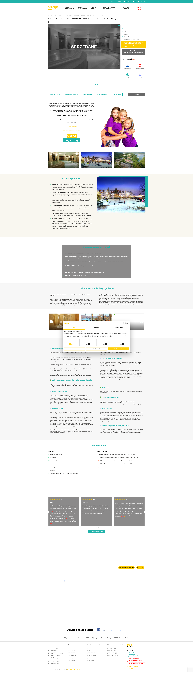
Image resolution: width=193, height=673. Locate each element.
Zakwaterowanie (87, 94)
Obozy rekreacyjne (72, 655)
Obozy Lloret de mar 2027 (113, 655)
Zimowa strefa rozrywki (71, 94)
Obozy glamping (91, 653)
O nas (72, 638)
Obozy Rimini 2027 (111, 650)
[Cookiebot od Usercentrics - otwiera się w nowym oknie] (122, 323)
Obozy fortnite (90, 660)
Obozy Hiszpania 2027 (112, 653)
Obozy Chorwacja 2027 (112, 652)
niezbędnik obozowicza (111, 401)
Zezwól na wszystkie (118, 348)
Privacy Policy (69, 669)
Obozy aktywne (71, 662)
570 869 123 (126, 1)
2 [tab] (96, 527)
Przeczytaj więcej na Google (96, 531)
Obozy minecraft (91, 662)
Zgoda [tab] (74, 327)
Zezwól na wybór (96, 348)
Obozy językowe (91, 652)
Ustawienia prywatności (132, 666)
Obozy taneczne (71, 652)
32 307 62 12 (140, 567)
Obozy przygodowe (91, 658)
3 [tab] (98, 527)
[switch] (88, 344)
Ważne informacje (102, 94)
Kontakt (119, 1)
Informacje (80, 638)
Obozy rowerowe (71, 657)
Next (141, 321)
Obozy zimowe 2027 (52, 652)
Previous (51, 321)
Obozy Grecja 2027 (111, 657)
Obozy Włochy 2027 (111, 648)
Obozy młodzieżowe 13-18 (53, 661)
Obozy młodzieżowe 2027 (53, 650)
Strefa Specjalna (55, 94)
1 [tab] (93, 527)
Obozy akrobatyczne (72, 648)
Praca (112, 1)
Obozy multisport (71, 658)
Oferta (56, 15)
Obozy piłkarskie (71, 660)
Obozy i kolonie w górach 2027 (54, 655)
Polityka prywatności (132, 668)
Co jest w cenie (116, 94)
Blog (65, 638)
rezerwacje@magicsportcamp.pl (126, 567)
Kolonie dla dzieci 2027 (53, 648)
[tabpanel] (121, 195)
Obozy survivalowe (91, 655)
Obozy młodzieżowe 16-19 (53, 663)
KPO (87, 638)
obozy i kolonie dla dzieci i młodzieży (72, 130)
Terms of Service (77, 669)
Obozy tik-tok (90, 650)
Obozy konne (70, 653)
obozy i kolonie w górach (72, 126)
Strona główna (51, 15)
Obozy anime (90, 648)
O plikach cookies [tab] (119, 327)
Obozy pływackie (71, 650)
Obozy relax (90, 657)
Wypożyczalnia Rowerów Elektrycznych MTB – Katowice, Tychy (110, 638)
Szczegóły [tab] (96, 327)
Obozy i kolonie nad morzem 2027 (55, 653)
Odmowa (75, 348)
